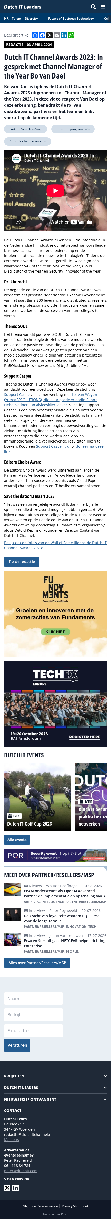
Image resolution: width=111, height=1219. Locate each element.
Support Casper (17, 394)
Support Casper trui (53, 446)
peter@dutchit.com (20, 1170)
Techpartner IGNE (55, 1214)
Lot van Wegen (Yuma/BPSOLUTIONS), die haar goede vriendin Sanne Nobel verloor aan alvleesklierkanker (50, 399)
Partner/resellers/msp (25, 129)
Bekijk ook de (16, 542)
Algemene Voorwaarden (41, 1206)
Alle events (17, 839)
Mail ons (11, 1139)
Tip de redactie (22, 561)
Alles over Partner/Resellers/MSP (37, 962)
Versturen (17, 1045)
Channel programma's (73, 129)
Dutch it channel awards (27, 141)
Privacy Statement (75, 1206)
